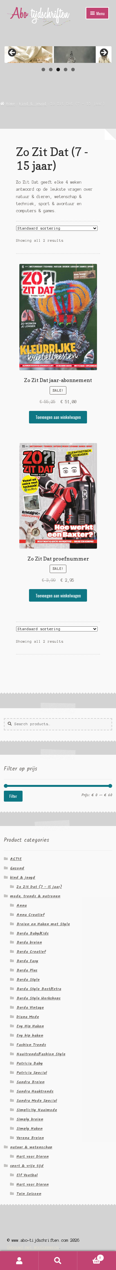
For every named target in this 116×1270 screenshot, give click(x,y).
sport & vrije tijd (27, 1166)
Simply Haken (29, 1129)
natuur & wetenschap (31, 1147)
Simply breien (29, 1119)
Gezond (17, 868)
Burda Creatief (31, 952)
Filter (13, 796)
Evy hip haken (29, 1035)
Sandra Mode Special (36, 1101)
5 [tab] (73, 69)
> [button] (103, 53)
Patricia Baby (29, 1063)
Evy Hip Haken (30, 1026)
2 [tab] (51, 69)
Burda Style (28, 980)
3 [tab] (58, 69)
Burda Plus (26, 970)
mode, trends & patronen (35, 896)
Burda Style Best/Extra (38, 989)
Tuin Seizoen (28, 1194)
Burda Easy (27, 961)
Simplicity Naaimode (36, 1110)
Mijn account (19, 1260)
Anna (21, 905)
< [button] (12, 53)
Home (10, 104)
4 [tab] (65, 69)
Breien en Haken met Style (43, 924)
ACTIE (16, 859)
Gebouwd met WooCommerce (33, 1247)
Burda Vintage (30, 1008)
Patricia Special (31, 1073)
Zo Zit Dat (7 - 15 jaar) (39, 887)
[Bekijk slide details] (58, 52)
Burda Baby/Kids (32, 933)
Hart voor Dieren (32, 1156)
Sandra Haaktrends (34, 1091)
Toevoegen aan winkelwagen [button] (58, 417)
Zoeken (58, 1260)
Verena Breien (30, 1138)
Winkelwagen (89, 1256)
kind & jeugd (32, 104)
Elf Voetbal (27, 1175)
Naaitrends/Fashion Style (40, 1054)
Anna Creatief (30, 915)
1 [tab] (43, 69)
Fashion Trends (31, 1045)
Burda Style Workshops (38, 998)
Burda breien (29, 942)
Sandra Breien (30, 1082)
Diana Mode (27, 1017)
